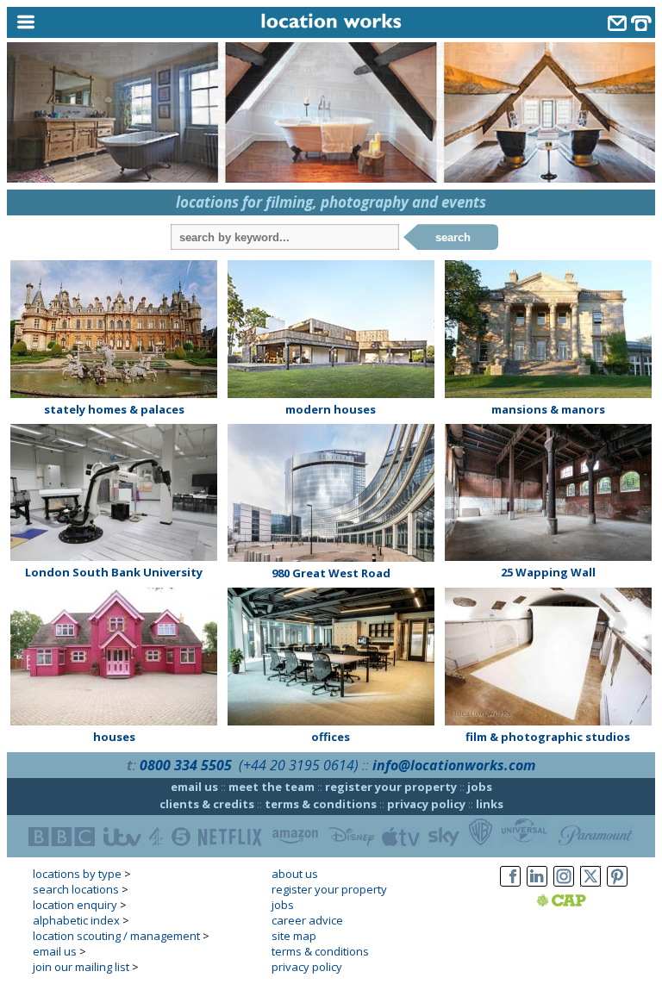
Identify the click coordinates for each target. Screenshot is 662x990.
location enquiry (75, 904)
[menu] (88, 23)
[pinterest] (617, 886)
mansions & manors (548, 409)
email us (194, 786)
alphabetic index (76, 920)
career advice (307, 920)
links (489, 804)
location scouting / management (116, 935)
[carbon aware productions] (583, 902)
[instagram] (564, 886)
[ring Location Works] (641, 25)
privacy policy (426, 804)
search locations (76, 889)
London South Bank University (114, 572)
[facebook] (510, 886)
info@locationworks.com (453, 765)
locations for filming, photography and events (331, 202)
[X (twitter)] (590, 886)
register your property (391, 786)
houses (114, 736)
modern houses (330, 409)
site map (294, 935)
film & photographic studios (547, 736)
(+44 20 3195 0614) (299, 765)
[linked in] (537, 886)
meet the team (271, 786)
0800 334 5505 (186, 765)
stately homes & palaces (114, 409)
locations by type (77, 873)
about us (295, 873)
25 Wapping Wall (548, 572)
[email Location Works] (617, 25)
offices (330, 736)
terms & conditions (321, 804)
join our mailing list (81, 966)
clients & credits (206, 804)
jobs (479, 786)
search (453, 237)
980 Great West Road (331, 573)
